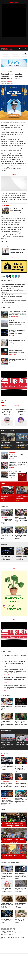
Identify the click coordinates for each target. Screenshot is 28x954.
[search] (22, 48)
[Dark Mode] (20, 48)
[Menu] (25, 48)
